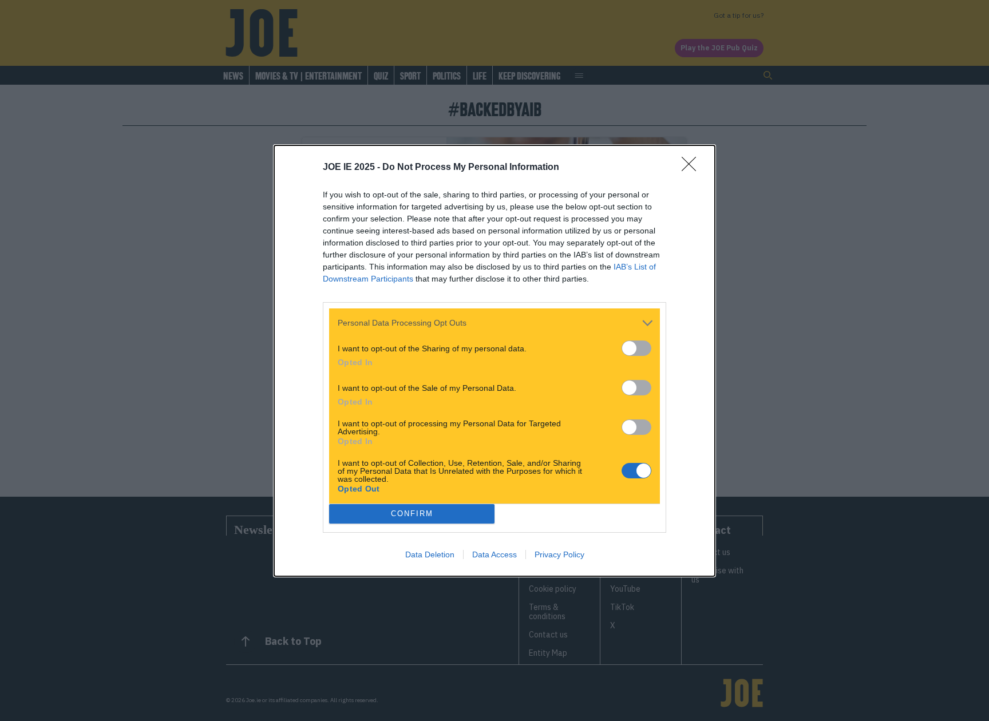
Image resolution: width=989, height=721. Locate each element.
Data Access (494, 554)
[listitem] (494, 323)
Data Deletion (429, 554)
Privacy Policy (559, 554)
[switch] (636, 348)
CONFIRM (412, 513)
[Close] (692, 168)
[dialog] (494, 360)
